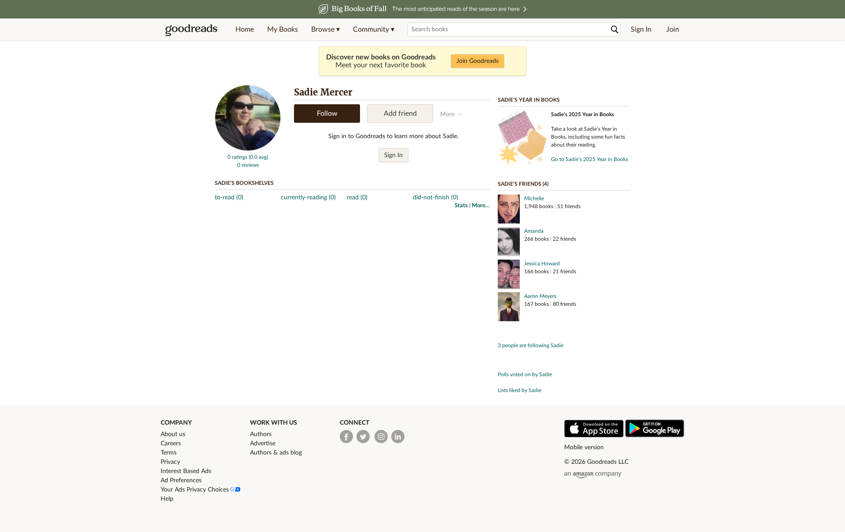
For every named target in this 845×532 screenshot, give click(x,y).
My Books (282, 29)
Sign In (641, 29)
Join (672, 29)
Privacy (170, 462)
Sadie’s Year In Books (529, 100)
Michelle (534, 198)
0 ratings (237, 157)
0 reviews (248, 165)
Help (167, 499)
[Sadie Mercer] (248, 149)
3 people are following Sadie (530, 345)
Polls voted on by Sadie (525, 374)
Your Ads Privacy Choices (196, 490)
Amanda (534, 231)
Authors (261, 434)
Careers (171, 443)
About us (173, 434)
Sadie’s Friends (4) (523, 184)
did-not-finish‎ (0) (435, 197)
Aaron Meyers (540, 296)
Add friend (400, 113)
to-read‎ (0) (229, 197)
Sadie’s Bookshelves (244, 183)
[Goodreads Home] (191, 29)
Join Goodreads (477, 61)
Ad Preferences (181, 480)
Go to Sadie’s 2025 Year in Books (589, 159)
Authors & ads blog (276, 453)
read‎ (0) (357, 197)
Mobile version (584, 447)
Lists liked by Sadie (519, 390)
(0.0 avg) (258, 157)
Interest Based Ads (186, 471)
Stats (461, 206)
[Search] (615, 30)
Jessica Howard (542, 263)
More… (481, 206)
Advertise (263, 443)
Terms (168, 453)
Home (244, 29)
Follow (327, 113)
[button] (325, 29)
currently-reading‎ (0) (308, 197)
